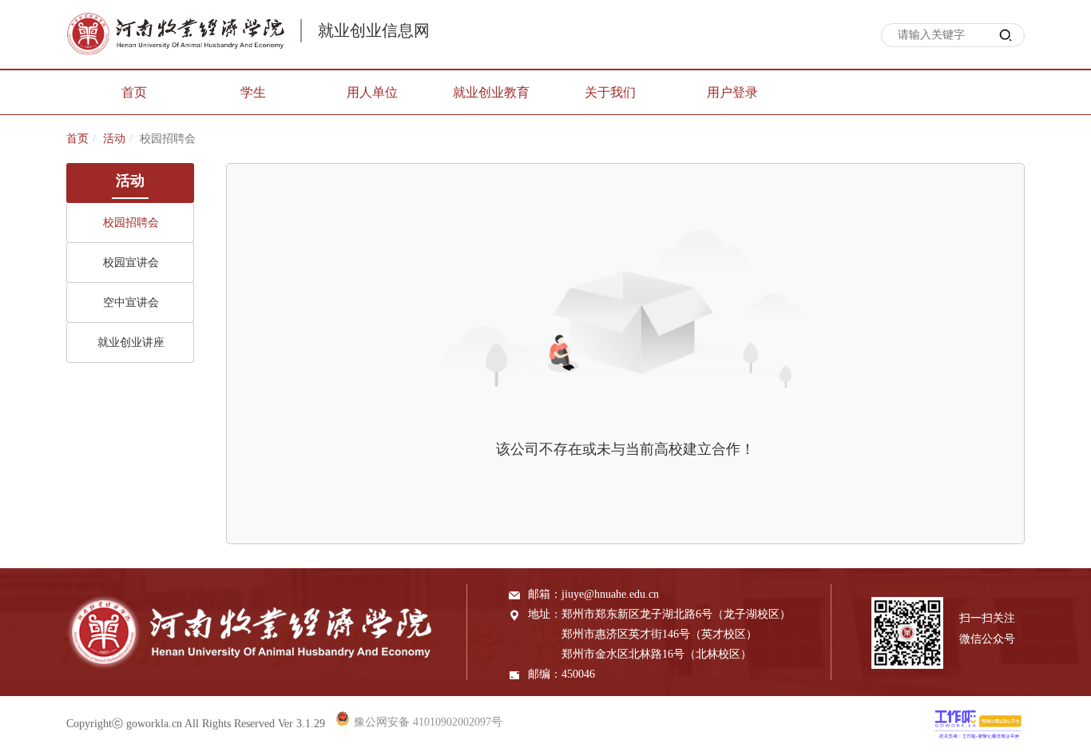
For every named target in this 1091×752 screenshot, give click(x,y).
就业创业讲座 (131, 342)
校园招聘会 (131, 223)
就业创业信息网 (374, 30)
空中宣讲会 (131, 302)
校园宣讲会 (131, 263)
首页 (77, 139)
